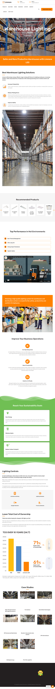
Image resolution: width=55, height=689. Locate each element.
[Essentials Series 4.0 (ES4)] (49, 207)
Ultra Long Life (11, 242)
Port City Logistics (27, 659)
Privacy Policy (38, 684)
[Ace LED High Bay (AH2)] (31, 207)
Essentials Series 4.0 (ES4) (49, 213)
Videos (15, 6)
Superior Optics (11, 251)
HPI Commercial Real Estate (10, 633)
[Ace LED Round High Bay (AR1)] (23, 207)
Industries (10, 6)
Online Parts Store (47, 9)
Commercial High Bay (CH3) (40, 213)
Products (5, 6)
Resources (20, 6)
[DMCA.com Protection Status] (40, 673)
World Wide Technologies (44, 609)
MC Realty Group (10, 660)
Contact (5, 11)
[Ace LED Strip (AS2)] (6, 207)
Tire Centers (27, 609)
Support (26, 6)
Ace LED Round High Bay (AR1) (23, 213)
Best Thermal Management (14, 238)
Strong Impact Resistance (13, 246)
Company (31, 6)
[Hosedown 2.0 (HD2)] (14, 207)
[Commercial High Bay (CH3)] (40, 207)
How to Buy (10, 11)
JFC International (44, 635)
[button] (27, 238)
